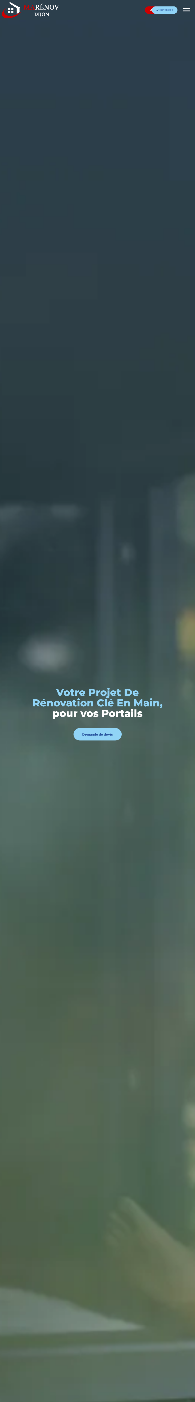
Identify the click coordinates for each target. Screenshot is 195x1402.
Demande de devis (97, 734)
